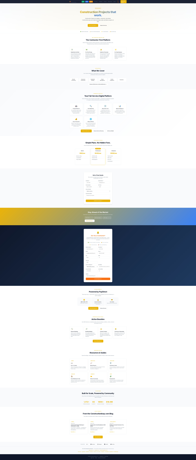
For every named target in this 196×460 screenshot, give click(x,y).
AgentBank (111, 451)
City (86, 255)
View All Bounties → (98, 341)
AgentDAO (83, 451)
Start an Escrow (103, 308)
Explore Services (103, 25)
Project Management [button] (103, 80)
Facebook (93, 444)
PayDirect (91, 451)
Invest (91, 1)
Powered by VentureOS (101, 457)
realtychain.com (91, 450)
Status (96, 457)
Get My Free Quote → (98, 200)
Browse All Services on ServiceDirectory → (98, 84)
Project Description (89, 193)
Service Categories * (89, 264)
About (115, 1)
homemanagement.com (103, 450)
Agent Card (92, 457)
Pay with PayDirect (93, 308)
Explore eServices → (86, 130)
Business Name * (88, 247)
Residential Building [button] (94, 80)
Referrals (95, 451)
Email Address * (100, 180)
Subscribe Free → (89, 220)
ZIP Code (87, 260)
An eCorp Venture (73, 2)
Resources (110, 1)
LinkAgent (102, 451)
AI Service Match (110, 130)
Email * (87, 251)
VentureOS (79, 451)
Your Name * (100, 247)
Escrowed (98, 451)
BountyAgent (107, 451)
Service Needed (88, 189)
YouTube (113, 444)
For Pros (118, 2)
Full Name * (87, 180)
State (99, 255)
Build (87, 1)
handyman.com (96, 450)
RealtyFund (87, 451)
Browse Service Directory (99, 130)
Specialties (100, 264)
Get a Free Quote (123, 2)
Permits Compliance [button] (113, 80)
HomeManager (115, 451)
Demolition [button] (122, 79)
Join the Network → (98, 278)
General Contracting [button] (74, 80)
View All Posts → (98, 436)
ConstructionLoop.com (76, 1)
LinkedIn (106, 444)
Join (83, 1)
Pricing (105, 1)
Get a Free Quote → (93, 25)
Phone (99, 251)
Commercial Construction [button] (84, 80)
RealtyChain (102, 456)
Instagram (100, 444)
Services (95, 1)
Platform (100, 1)
